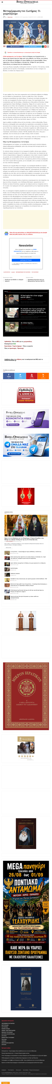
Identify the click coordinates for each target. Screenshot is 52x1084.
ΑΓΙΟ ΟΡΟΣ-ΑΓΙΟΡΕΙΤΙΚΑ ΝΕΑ (8, 1034)
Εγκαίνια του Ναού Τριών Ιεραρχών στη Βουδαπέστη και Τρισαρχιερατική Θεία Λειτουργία (22, 1062)
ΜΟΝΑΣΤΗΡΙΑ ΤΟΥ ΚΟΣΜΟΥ (8, 1037)
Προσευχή (20, 348)
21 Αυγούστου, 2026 (17, 541)
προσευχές (12, 348)
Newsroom (10, 17)
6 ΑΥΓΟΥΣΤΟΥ (7, 272)
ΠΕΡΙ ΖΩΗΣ (40, 17)
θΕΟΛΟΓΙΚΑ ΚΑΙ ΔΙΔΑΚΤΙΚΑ (8, 1042)
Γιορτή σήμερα (17, 346)
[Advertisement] (26, 82)
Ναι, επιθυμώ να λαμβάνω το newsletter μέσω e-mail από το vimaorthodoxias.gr (24, 264)
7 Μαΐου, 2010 (13, 575)
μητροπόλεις (28, 341)
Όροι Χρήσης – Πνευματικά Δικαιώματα (31, 1069)
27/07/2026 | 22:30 (31, 324)
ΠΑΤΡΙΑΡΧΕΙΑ (5, 1027)
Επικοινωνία (18, 1069)
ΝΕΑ (18, 341)
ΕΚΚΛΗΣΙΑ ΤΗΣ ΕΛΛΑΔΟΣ (7, 1032)
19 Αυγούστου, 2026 (14, 560)
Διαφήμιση (4, 1069)
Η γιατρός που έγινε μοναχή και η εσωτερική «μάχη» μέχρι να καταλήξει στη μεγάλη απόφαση (33, 310)
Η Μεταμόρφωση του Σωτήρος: (12, 56)
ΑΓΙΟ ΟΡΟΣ (4, 1035)
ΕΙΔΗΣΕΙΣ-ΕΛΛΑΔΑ (6, 1028)
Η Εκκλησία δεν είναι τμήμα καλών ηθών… (32, 296)
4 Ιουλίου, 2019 (13, 580)
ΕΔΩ (14, 344)
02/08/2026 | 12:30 (31, 314)
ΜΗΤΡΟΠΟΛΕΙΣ (5, 1025)
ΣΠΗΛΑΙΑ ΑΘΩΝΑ (15, 573)
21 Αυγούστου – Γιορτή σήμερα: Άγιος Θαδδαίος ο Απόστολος (26, 551)
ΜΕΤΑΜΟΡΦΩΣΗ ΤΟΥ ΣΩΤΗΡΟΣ (23, 272)
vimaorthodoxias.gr (8, 1072)
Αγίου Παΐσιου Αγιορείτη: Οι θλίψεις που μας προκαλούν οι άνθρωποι (28, 563)
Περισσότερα (8, 547)
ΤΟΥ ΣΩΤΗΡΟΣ (35, 272)
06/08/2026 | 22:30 (31, 299)
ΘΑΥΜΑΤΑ (4, 1041)
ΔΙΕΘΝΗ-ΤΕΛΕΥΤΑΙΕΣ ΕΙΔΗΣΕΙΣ (8, 1030)
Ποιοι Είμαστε (11, 1069)
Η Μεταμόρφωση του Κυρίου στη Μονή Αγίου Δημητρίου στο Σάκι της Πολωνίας (20, 1057)
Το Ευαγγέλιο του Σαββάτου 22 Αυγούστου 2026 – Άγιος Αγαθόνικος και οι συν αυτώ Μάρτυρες (23, 1060)
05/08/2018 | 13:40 (18, 17)
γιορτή (13, 272)
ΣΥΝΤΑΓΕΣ (4, 1044)
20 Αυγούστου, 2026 (14, 564)
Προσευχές (4, 1039)
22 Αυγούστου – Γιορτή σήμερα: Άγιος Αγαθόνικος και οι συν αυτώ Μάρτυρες (19, 1050)
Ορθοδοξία (7, 341)
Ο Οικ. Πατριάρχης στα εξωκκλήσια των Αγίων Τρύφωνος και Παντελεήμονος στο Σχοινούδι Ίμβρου (24, 1055)
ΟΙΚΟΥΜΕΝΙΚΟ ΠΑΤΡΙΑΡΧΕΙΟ (8, 1023)
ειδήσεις (19, 359)
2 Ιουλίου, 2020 (13, 599)
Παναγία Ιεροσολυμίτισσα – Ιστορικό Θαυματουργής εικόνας (15, 1053)
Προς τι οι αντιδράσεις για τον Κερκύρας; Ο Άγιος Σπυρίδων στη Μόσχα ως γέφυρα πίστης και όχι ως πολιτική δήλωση (24, 538)
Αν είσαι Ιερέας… (27, 323)
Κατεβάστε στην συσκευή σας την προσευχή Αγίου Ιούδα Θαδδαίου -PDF (29, 578)
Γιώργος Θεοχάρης (9, 541)
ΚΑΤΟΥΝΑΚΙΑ (14, 568)
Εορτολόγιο (8, 346)
